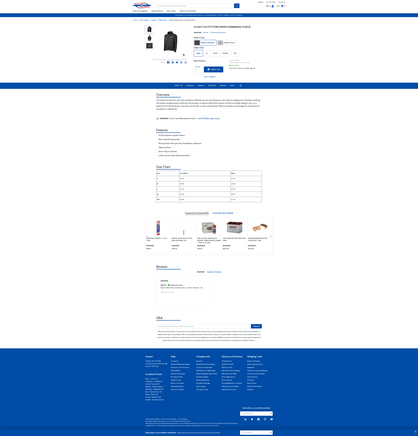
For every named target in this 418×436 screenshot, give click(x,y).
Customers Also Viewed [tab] (222, 213)
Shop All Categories (140, 11)
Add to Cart (215, 69)
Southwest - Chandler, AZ (154, 381)
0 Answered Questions (218, 32)
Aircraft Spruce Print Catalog (205, 364)
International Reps (202, 377)
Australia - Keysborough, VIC (154, 400)
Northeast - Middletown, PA (154, 389)
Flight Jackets (163, 20)
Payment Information (178, 374)
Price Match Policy (177, 377)
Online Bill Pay (175, 371)
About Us (199, 361)
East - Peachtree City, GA (153, 392)
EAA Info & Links (227, 367)
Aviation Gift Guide (253, 361)
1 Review (205, 32)
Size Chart (212, 85)
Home (135, 20)
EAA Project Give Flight (229, 374)
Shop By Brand (157, 11)
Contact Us (281, 2)
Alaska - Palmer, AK (151, 394)
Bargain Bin (250, 367)
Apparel (153, 20)
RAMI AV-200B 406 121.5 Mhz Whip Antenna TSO (182, 239)
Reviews (223, 85)
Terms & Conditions (177, 389)
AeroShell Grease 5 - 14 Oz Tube (156, 239)
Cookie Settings (182, 419)
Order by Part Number (188, 11)
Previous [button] (147, 236)
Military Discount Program (230, 386)
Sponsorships (201, 386)
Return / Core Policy (177, 383)
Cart (280, 6)
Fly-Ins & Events (227, 380)
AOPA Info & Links (227, 364)
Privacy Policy (186, 421)
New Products (251, 383)
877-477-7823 (270, 2)
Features (201, 85)
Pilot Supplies (144, 20)
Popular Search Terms (229, 389)
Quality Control (176, 380)
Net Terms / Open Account (180, 367)
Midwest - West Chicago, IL (154, 387)
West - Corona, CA (151, 379)
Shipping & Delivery (177, 386)
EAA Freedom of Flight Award (205, 371)
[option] (170, 41)
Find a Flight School (228, 377)
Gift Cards (250, 380)
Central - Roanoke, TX (152, 384)
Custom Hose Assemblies (256, 374)
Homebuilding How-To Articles (232, 383)
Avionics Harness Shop (255, 364)
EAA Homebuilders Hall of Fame (206, 374)
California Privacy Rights (152, 419)
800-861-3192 (162, 364)
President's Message (203, 383)
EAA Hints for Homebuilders (231, 371)
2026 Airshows (227, 361)
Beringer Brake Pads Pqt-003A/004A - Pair (258, 239)
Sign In (268, 6)
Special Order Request (254, 386)
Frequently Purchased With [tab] (197, 213)
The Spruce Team (202, 389)
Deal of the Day (252, 377)
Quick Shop (158, 249)
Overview (189, 85)
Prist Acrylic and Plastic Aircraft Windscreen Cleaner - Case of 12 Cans (209, 240)
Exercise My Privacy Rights (168, 419)
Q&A (232, 85)
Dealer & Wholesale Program (180, 364)
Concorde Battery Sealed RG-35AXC (234, 239)
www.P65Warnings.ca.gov (209, 118)
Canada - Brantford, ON (153, 397)
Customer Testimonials (204, 367)
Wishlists (260, 2)
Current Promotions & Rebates (257, 371)
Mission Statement (202, 380)
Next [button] (271, 236)
